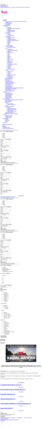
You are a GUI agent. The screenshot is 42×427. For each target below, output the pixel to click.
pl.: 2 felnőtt (6, 150)
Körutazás (4, 126)
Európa (6, 69)
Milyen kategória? (3, 265)
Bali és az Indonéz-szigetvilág (13, 50)
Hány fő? (2, 150)
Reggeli (9, 107)
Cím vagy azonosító (3, 191)
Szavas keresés (3, 156)
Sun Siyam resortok (8, 23)
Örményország (10, 62)
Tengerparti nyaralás (6, 127)
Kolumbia (9, 41)
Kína (8, 58)
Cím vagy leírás (3, 286)
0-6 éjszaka (6, 306)
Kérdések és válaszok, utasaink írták (11, 113)
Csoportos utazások (6, 25)
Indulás (1, 140)
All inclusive (6, 293)
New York (9, 34)
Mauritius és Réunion (11, 30)
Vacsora (5, 301)
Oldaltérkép (2, 420)
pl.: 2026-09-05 (8, 139)
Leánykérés (7, 120)
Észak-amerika (7, 32)
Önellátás (5, 298)
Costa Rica (9, 38)
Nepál (9, 60)
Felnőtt (1, 151)
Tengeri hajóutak (8, 95)
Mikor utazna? (2, 139)
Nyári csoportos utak (9, 85)
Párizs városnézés (11, 110)
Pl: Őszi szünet (8, 190)
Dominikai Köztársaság (12, 39)
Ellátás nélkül (6, 294)
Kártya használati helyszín (4, 264)
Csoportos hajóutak (8, 86)
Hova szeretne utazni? (4, 130)
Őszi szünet (7, 79)
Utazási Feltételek (16, 419)
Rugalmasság (2, 145)
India (8, 54)
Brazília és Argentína (11, 37)
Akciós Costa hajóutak (9, 93)
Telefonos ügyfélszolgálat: (4, 7)
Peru (8, 44)
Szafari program (7, 332)
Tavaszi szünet (7, 84)
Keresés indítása (3, 161)
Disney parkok (7, 101)
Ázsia (6, 48)
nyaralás (4, 114)
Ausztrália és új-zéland (11, 47)
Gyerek (1, 153)
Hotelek (6, 102)
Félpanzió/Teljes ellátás (12, 108)
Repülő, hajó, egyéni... (9, 131)
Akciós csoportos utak (9, 77)
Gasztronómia (6, 326)
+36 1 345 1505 (12, 7)
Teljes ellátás (6, 300)
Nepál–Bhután (10, 61)
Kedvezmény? (2, 273)
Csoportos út (6, 324)
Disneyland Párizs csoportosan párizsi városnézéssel (14, 87)
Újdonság (5, 20)
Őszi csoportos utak (8, 78)
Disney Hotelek (10, 103)
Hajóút (4, 125)
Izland (9, 71)
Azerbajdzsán (10, 49)
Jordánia (9, 56)
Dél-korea (9, 51)
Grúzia (9, 53)
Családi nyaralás (8, 117)
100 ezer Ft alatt (7, 313)
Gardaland (9, 72)
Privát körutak (7, 24)
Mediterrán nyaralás (8, 115)
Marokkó (9, 29)
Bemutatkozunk (8, 92)
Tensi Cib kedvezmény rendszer (8, 128)
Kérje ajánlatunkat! (21, 382)
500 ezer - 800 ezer (7, 316)
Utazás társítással (8, 89)
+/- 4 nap (7, 145)
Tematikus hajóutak (8, 97)
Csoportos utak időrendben (10, 90)
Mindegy (5, 292)
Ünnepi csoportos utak (9, 81)
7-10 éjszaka (6, 307)
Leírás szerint (6, 297)
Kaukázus (9, 57)
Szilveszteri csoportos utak (9, 82)
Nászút (6, 121)
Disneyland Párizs (11, 70)
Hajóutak (4, 91)
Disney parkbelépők (8, 100)
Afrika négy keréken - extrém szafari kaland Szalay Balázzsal (16, 21)
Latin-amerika (7, 36)
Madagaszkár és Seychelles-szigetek (14, 28)
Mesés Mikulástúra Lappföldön (10, 88)
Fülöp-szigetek (10, 52)
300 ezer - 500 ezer (7, 315)
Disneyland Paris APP (9, 112)
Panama (9, 43)
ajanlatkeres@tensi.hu (4, 5)
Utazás (6, 105)
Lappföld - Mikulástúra (12, 74)
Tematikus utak (8, 22)
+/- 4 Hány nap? (3, 146)
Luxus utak (5, 19)
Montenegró (10, 75)
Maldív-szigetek (10, 59)
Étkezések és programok (9, 106)
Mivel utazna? (2, 131)
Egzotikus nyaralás (8, 116)
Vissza (1, 142)
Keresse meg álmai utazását (7, 124)
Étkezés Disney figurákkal (12, 109)
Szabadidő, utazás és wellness (9, 331)
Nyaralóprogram (7, 330)
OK (1, 144)
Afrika (6, 26)
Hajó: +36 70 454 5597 (26, 7)
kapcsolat (4, 122)
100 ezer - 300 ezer (7, 314)
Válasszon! (9, 265)
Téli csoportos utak (8, 80)
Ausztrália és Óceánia (9, 46)
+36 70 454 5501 (18, 7)
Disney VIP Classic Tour (12, 111)
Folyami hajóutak (8, 96)
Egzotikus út (6, 325)
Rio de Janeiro (10, 45)
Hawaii (9, 33)
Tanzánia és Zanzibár (11, 31)
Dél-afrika (9, 27)
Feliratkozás (3, 416)
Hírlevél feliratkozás (3, 6)
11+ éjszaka (6, 308)
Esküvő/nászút (5, 118)
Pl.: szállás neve (9, 285)
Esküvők (6, 119)
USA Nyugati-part (11, 35)
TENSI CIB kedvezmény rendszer (6, 419)
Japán (9, 55)
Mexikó (9, 42)
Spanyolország (10, 76)
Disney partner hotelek (11, 104)
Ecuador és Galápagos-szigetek (13, 40)
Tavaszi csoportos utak (9, 83)
